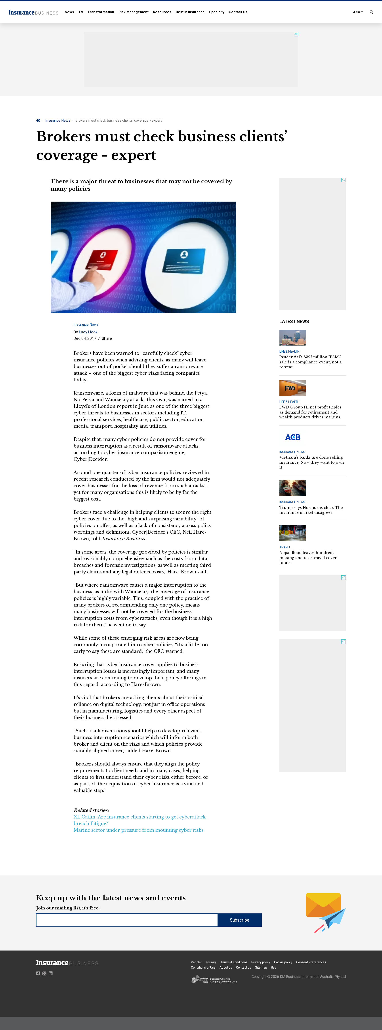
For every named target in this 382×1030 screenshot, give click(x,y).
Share (107, 338)
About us (226, 967)
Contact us (243, 967)
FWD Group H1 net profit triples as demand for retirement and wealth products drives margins (310, 412)
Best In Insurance (190, 12)
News (69, 12)
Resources (162, 12)
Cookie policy (283, 962)
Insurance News (57, 120)
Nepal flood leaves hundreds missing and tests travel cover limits (308, 557)
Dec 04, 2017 (85, 338)
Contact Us (238, 12)
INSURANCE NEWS (292, 452)
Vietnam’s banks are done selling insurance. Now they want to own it (311, 462)
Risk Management (133, 12)
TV (80, 12)
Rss (273, 967)
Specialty (216, 12)
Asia (357, 12)
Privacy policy (260, 962)
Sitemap (261, 967)
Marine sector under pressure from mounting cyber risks (138, 830)
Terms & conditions (234, 962)
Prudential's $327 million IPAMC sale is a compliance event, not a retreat (310, 362)
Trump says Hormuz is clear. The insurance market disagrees (311, 510)
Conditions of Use (203, 967)
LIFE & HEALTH (289, 351)
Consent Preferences (311, 962)
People (196, 962)
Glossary (211, 962)
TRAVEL (285, 547)
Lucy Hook (88, 332)
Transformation (101, 12)
